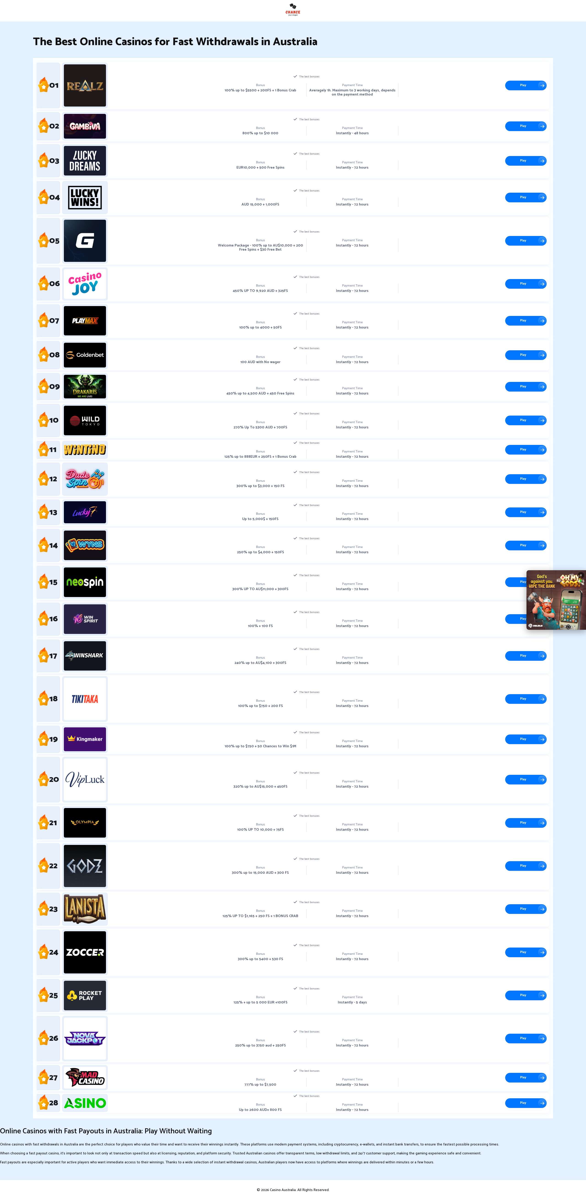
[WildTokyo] (85, 420)
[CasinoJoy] (85, 284)
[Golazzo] (85, 241)
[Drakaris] (85, 386)
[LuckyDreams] (85, 160)
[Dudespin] (85, 479)
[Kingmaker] (85, 739)
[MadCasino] (85, 1078)
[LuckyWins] (85, 197)
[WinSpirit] (85, 619)
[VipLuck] (85, 780)
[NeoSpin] (85, 582)
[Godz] (85, 866)
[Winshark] (85, 656)
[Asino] (85, 1103)
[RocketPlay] (85, 995)
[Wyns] (85, 545)
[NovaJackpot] (85, 1039)
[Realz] (85, 85)
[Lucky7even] (85, 512)
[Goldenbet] (85, 355)
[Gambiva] (85, 126)
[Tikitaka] (85, 699)
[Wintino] (85, 449)
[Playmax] (85, 321)
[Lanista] (85, 909)
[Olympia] (85, 823)
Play (523, 85)
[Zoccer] (85, 952)
